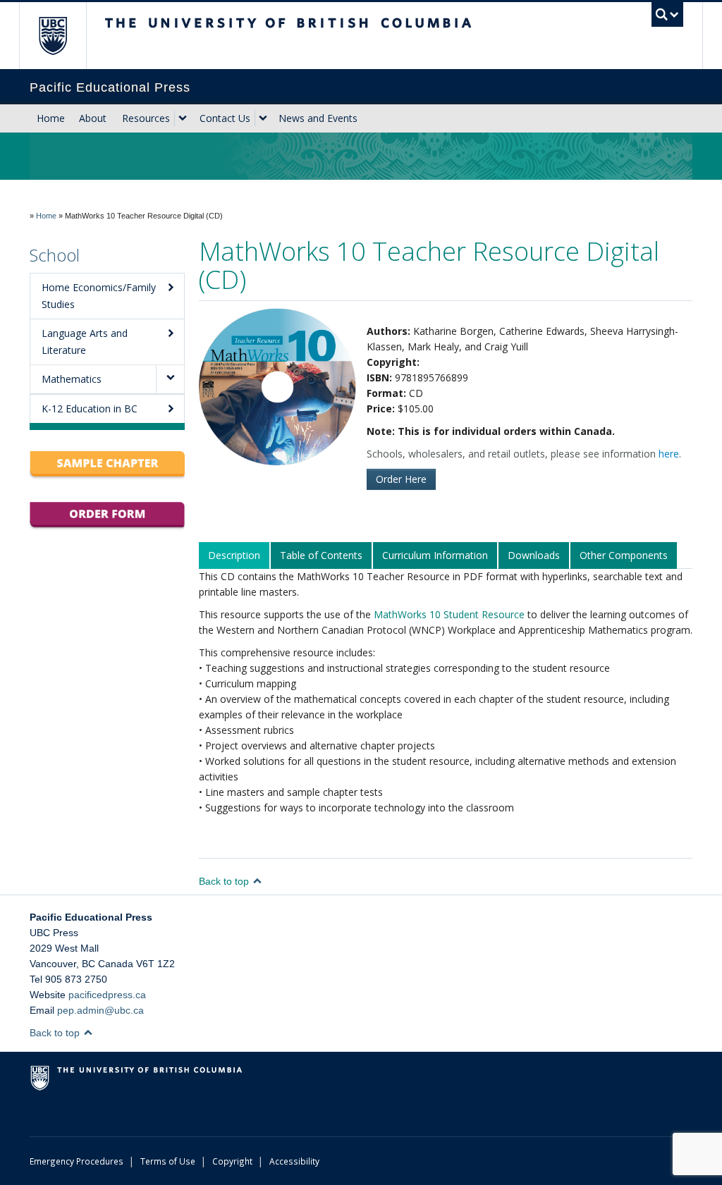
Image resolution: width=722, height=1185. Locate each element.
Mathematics (72, 379)
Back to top (225, 881)
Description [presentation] (234, 555)
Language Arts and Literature (85, 341)
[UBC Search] (667, 14)
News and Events (318, 118)
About (92, 118)
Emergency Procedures (76, 1161)
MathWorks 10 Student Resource (449, 614)
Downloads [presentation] (534, 555)
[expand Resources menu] (182, 118)
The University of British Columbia (63, 35)
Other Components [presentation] (624, 555)
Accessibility (294, 1161)
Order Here (401, 479)
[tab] (235, 555)
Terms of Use (167, 1161)
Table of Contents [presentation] (321, 555)
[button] (170, 379)
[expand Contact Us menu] (263, 118)
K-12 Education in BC (89, 408)
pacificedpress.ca (107, 994)
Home (51, 118)
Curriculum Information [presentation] (435, 555)
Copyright (232, 1161)
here (669, 453)
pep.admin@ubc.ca (100, 1010)
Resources (146, 118)
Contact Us (225, 118)
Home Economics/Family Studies (99, 296)
